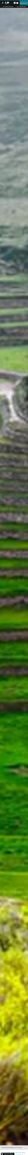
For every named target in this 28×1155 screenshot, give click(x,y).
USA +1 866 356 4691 (21, 6)
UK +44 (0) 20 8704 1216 (8, 6)
